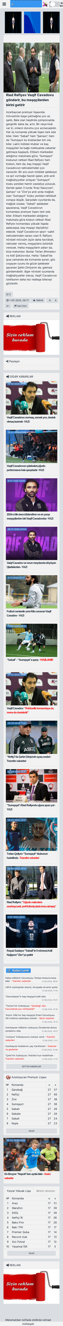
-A (49, 300)
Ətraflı (31, 1131)
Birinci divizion (45, 1191)
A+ (7, 305)
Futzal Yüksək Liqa (19, 1191)
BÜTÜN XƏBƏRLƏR (31, 1066)
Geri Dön (22, 305)
